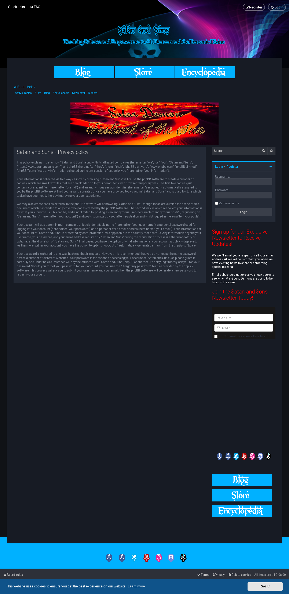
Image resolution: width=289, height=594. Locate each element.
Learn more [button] (136, 586)
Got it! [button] (265, 586)
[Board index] (144, 34)
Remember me (229, 203)
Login (219, 166)
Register (232, 166)
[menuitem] (35, 7)
